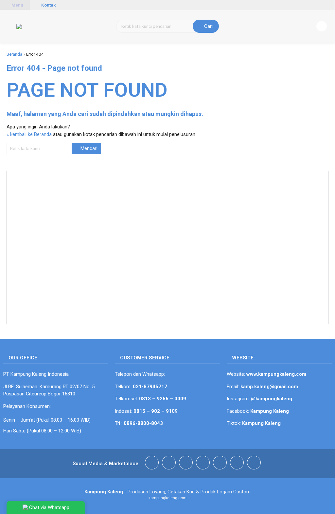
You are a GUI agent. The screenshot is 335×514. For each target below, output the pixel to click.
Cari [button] (208, 26)
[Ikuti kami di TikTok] (186, 464)
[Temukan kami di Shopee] (203, 464)
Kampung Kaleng (261, 423)
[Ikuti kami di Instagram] (169, 464)
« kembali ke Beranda (29, 134)
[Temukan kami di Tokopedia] (220, 464)
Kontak (48, 5)
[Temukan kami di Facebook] (152, 464)
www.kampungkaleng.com (276, 374)
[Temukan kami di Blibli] (254, 464)
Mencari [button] (88, 148)
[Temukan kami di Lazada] (237, 464)
